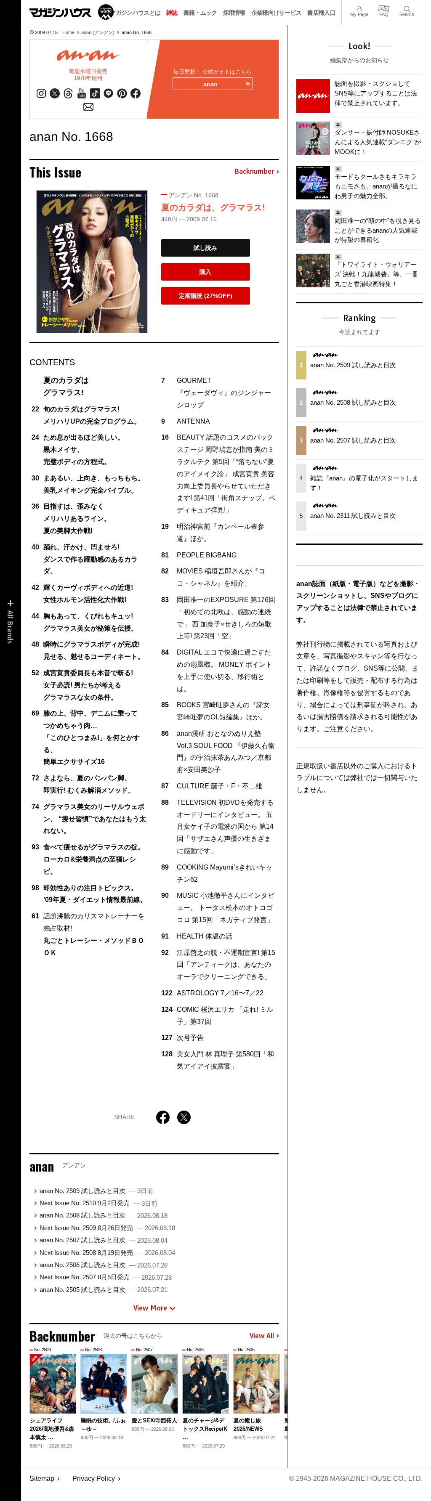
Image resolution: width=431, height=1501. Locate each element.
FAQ (384, 7)
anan (210, 84)
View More (150, 1308)
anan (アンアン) (97, 32)
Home (68, 32)
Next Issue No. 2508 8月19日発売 (107, 1252)
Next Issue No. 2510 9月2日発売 (98, 1203)
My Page (359, 7)
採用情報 (234, 13)
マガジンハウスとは (135, 13)
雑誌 (172, 13)
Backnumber (254, 171)
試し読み (205, 247)
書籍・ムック (200, 13)
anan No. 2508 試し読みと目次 (104, 1215)
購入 (205, 271)
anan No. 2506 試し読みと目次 (104, 1264)
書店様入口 (321, 13)
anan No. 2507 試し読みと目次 (104, 1240)
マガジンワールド (71, 12)
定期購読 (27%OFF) (205, 295)
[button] (271, 1393)
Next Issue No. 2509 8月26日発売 (107, 1227)
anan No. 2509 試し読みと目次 (96, 1190)
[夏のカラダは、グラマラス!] (92, 261)
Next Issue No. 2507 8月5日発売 (106, 1277)
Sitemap (41, 1478)
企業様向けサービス (276, 13)
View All (262, 1336)
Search (406, 7)
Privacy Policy (93, 1478)
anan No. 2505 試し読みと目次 (104, 1289)
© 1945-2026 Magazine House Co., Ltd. (356, 1478)
